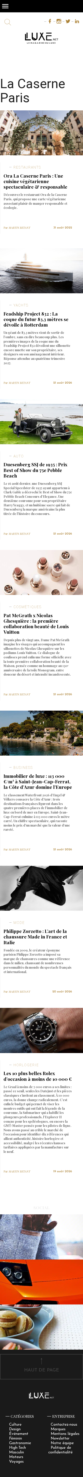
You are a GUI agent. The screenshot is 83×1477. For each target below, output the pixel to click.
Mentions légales (65, 1434)
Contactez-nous (64, 1425)
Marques (58, 1429)
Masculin (16, 1452)
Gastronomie (20, 1443)
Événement (18, 1434)
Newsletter (60, 1438)
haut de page (41, 1370)
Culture (15, 1425)
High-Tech (17, 1448)
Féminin (15, 1438)
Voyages (16, 1462)
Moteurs (16, 1457)
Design (15, 1429)
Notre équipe (62, 1443)
